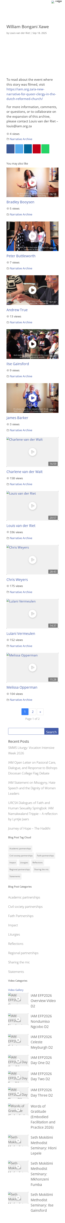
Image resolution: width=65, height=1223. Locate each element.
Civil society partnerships (21, 855)
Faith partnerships (45, 855)
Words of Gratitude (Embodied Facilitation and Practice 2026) (43, 1117)
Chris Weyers (17, 579)
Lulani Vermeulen (20, 633)
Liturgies (24, 862)
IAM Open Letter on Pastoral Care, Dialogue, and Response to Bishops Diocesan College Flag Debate (32, 768)
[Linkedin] (28, 148)
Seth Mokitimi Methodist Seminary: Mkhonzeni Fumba (42, 1174)
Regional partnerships (20, 869)
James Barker (17, 417)
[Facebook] (10, 148)
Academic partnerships (20, 848)
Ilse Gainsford (17, 363)
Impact (13, 862)
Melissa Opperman (21, 687)
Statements (15, 876)
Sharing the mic (41, 869)
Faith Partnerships (21, 916)
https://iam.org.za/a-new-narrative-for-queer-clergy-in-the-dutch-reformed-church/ (31, 94)
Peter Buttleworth (21, 256)
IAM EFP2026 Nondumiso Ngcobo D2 (41, 1021)
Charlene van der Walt (24, 471)
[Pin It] (37, 148)
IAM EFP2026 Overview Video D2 (43, 1000)
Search (51, 732)
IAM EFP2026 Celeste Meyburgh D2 (42, 1042)
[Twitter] (19, 148)
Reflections (37, 862)
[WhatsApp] (45, 148)
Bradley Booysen (20, 202)
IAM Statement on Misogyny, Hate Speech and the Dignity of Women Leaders (32, 788)
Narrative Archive (21, 139)
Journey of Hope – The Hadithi (29, 828)
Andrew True (17, 309)
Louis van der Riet (20, 33)
